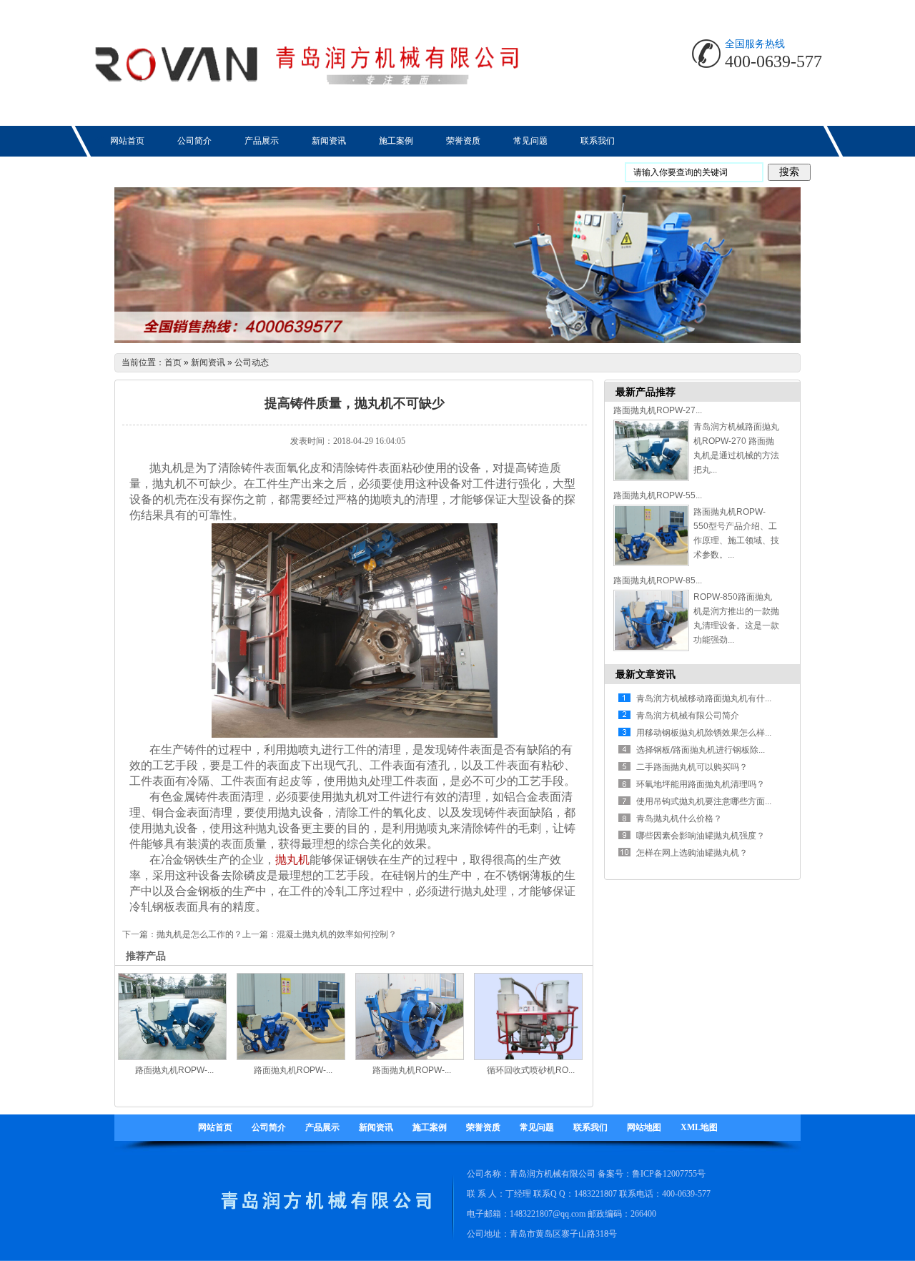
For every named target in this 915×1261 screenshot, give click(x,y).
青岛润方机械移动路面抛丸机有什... (703, 698)
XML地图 (699, 1127)
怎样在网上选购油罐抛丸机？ (692, 853)
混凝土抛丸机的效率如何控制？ (337, 934)
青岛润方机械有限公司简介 (687, 716)
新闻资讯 (208, 362)
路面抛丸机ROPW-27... (657, 410)
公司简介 (269, 1127)
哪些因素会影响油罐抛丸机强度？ (700, 836)
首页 (173, 362)
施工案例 (429, 1127)
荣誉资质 (483, 1127)
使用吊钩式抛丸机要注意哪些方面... (703, 801)
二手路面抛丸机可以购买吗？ (692, 767)
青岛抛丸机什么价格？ (679, 819)
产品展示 (322, 1127)
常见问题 (537, 1127)
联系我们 (590, 1127)
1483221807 (595, 1194)
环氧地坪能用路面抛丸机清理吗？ (700, 784)
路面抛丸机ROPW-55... (657, 495)
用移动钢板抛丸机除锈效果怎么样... (703, 733)
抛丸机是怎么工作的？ (199, 934)
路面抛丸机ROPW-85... (657, 580)
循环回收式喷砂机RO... (531, 1070)
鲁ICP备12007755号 (669, 1174)
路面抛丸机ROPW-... (174, 1070)
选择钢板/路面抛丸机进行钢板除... (700, 750)
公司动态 (251, 362)
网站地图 (644, 1127)
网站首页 (215, 1127)
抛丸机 (292, 860)
